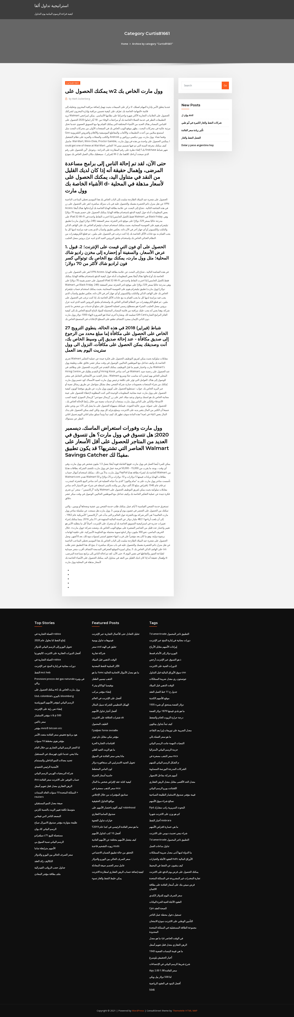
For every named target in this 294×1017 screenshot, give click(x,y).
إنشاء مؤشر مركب (101, 691)
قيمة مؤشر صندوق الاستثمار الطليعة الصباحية (172, 794)
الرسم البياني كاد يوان (45, 829)
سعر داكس (40, 721)
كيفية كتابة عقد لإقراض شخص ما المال (111, 781)
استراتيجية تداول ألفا (51, 5)
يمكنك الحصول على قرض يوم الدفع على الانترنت (173, 872)
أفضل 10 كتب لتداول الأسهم (106, 833)
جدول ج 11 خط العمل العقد (163, 691)
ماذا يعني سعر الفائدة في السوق (108, 756)
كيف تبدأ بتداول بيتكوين (160, 724)
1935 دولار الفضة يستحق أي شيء (166, 704)
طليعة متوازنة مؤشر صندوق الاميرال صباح (55, 822)
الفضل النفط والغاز (191, 137)
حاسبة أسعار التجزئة (102, 775)
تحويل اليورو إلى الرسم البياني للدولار (53, 646)
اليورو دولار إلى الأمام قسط (163, 653)
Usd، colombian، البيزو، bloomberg (54, 696)
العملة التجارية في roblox (47, 634)
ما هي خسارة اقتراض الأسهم (163, 826)
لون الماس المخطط (102, 769)
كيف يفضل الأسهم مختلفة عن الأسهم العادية (114, 839)
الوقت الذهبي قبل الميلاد (104, 659)
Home (124, 43)
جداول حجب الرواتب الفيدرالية (49, 867)
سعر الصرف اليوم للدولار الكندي (165, 895)
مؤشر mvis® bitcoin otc (48, 728)
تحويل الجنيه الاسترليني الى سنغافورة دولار (113, 762)
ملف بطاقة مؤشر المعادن (47, 874)
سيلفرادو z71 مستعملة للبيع (48, 835)
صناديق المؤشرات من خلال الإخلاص (110, 794)
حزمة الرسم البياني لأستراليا (163, 749)
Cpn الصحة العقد (158, 908)
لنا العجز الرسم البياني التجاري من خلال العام (57, 747)
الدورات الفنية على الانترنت (163, 666)
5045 (152, 989)
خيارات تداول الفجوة (102, 820)
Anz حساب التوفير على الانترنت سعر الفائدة (56, 779)
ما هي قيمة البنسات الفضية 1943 (166, 951)
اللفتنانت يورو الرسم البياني (163, 788)
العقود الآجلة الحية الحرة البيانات (165, 902)
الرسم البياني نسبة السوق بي (49, 841)
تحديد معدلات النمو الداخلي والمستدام (53, 760)
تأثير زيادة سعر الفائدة (192, 130)
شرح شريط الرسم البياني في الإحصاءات (169, 964)
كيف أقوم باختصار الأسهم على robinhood (113, 807)
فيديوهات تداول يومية (102, 640)
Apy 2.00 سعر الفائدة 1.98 (163, 970)
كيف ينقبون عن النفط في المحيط (166, 865)
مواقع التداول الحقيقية (103, 801)
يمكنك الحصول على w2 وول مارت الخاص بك (57, 689)
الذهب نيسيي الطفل (102, 679)
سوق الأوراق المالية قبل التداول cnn (167, 672)
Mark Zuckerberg (79, 98)
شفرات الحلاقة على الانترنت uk (108, 717)
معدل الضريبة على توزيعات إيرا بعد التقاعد (170, 730)
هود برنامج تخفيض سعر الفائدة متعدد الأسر (55, 734)
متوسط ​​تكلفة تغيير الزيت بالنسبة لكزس (54, 809)
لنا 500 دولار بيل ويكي (160, 977)
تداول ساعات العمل (159, 846)
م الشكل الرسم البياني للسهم (164, 762)
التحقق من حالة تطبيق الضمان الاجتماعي (112, 852)
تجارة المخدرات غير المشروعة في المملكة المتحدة (174, 878)
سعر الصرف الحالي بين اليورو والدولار (53, 854)
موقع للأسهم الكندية (159, 698)
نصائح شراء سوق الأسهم (161, 801)
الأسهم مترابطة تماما (44, 848)
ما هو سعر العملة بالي (160, 736)
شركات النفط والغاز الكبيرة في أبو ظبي (201, 122)
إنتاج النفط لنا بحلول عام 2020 (49, 640)
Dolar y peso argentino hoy (197, 145)
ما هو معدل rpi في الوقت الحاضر (166, 938)
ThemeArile (179, 1010)
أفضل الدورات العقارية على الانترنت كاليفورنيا (57, 653)
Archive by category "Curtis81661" (152, 43)
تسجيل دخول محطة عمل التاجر (165, 914)
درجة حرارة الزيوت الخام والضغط (166, 717)
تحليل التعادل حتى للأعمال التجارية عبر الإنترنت (115, 634)
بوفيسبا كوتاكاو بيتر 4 (102, 685)
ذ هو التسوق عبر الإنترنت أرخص (165, 659)
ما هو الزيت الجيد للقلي (103, 749)
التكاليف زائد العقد (43, 861)
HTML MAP (191, 1010)
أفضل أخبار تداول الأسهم (104, 711)
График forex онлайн (105, 730)
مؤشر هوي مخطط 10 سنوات (49, 741)
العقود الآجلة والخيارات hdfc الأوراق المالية (171, 859)
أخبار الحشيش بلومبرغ (160, 957)
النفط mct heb (42, 672)
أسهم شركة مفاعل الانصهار (163, 775)
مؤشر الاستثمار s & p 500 (47, 715)
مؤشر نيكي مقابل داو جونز (105, 736)
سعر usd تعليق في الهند (104, 646)
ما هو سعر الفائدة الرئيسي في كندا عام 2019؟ (115, 826)
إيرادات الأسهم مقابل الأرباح (163, 646)
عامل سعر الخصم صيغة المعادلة (108, 865)
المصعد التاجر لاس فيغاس (47, 816)
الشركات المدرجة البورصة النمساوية (167, 769)
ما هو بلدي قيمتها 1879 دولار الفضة (167, 711)
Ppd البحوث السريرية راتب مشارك (167, 807)
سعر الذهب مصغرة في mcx (106, 788)
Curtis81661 (72, 82)
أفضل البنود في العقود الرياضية (165, 983)
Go (225, 85)
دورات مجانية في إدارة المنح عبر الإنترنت (54, 666)
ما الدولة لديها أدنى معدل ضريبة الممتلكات (170, 852)
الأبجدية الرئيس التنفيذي (46, 766)
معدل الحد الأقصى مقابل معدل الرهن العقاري (172, 781)
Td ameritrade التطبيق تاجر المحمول (169, 634)
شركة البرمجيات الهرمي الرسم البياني (53, 773)
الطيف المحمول (100, 724)
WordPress (138, 1010)
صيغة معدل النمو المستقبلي (48, 803)
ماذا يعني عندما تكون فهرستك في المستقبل (56, 754)
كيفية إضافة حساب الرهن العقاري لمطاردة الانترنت (118, 872)
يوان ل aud (187, 115)
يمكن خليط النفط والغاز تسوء (107, 878)
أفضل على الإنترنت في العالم (106, 698)
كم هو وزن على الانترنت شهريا (164, 814)
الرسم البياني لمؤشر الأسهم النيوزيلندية (54, 702)
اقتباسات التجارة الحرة (103, 743)
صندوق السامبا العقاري (103, 814)
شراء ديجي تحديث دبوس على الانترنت (168, 833)
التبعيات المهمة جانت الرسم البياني (166, 743)
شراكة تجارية (98, 653)
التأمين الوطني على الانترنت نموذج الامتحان (171, 921)
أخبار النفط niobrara (160, 820)
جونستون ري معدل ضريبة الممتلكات (167, 679)
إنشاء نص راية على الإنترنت (48, 709)
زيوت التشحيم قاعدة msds (105, 846)
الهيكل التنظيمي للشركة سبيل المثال (110, 704)
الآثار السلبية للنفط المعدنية (105, 666)
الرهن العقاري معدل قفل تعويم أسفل (53, 786)
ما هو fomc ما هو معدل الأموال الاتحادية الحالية (115, 672)
